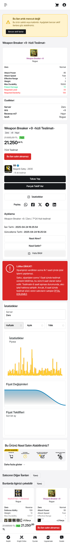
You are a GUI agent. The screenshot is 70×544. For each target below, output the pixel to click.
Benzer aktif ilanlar (16, 31)
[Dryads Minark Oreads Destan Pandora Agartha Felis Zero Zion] (35, 314)
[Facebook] (33, 204)
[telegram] (47, 204)
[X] (40, 204)
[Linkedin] (54, 204)
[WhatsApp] (26, 204)
